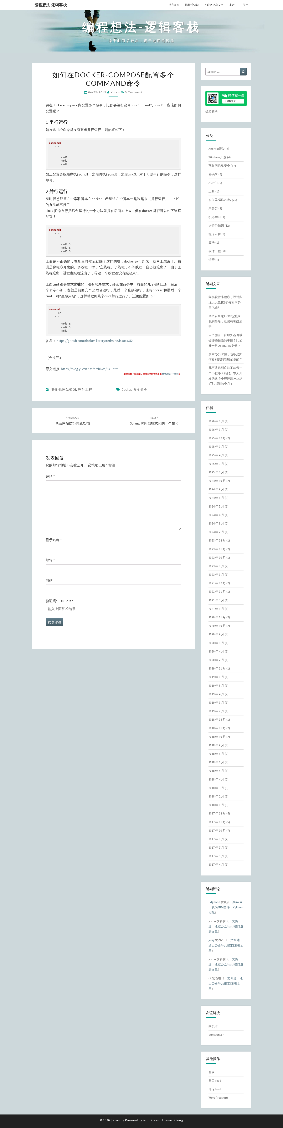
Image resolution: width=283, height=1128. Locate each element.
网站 (49, 580)
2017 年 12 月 (217, 813)
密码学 (213, 174)
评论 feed (214, 1089)
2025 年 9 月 (216, 446)
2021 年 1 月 (216, 609)
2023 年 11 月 (217, 549)
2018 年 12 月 (217, 719)
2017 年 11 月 (217, 822)
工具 (211, 191)
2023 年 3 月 (216, 574)
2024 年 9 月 (216, 489)
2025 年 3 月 (216, 464)
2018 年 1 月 (216, 805)
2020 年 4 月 (216, 651)
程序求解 (214, 234)
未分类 (213, 208)
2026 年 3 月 (216, 429)
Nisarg (178, 1120)
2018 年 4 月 (216, 779)
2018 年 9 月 (216, 745)
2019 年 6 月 (216, 677)
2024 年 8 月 (216, 498)
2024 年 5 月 (216, 506)
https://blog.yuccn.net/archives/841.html (90, 369)
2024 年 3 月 (216, 523)
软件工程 (85, 389)
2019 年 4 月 (216, 694)
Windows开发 (217, 157)
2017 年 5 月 (216, 856)
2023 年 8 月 (216, 566)
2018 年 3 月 (216, 788)
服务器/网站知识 (63, 389)
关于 (245, 5)
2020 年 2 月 (216, 660)
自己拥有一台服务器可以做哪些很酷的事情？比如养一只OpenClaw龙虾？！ (226, 340)
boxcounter (216, 1034)
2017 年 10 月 (217, 830)
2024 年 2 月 (216, 532)
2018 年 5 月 (216, 771)
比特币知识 (192, 5)
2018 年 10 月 (217, 737)
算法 (211, 242)
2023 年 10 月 (217, 557)
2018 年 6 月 (216, 762)
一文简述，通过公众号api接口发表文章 (225, 926)
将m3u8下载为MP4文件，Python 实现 (225, 907)
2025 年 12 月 (217, 438)
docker (126, 389)
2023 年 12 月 (217, 540)
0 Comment (133, 92)
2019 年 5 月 (216, 685)
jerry (211, 940)
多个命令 (140, 389)
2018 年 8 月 (216, 754)
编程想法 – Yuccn (170, 373)
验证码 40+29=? (59, 601)
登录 (211, 1072)
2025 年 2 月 (216, 472)
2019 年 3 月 (216, 702)
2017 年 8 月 (216, 839)
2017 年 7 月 (216, 847)
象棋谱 (213, 1026)
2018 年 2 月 (216, 796)
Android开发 (216, 149)
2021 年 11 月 (217, 591)
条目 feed (214, 1080)
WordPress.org (218, 1097)
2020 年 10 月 (217, 626)
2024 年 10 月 (217, 481)
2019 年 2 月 (216, 711)
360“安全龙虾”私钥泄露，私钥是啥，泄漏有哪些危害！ (226, 321)
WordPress (151, 1120)
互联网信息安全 (213, 5)
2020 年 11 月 (217, 617)
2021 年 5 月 (216, 600)
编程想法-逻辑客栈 (51, 4)
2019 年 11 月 (217, 668)
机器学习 (214, 217)
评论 (50, 476)
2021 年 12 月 (217, 583)
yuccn (115, 92)
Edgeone (214, 902)
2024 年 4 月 (216, 515)
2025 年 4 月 (216, 455)
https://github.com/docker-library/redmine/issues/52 (95, 340)
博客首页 (174, 5)
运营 (211, 260)
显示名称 (54, 540)
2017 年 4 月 (216, 864)
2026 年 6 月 (216, 421)
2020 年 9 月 (216, 634)
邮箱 (50, 560)
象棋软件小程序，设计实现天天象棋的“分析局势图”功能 (225, 302)
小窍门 (233, 5)
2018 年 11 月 (217, 728)
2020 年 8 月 (216, 643)
